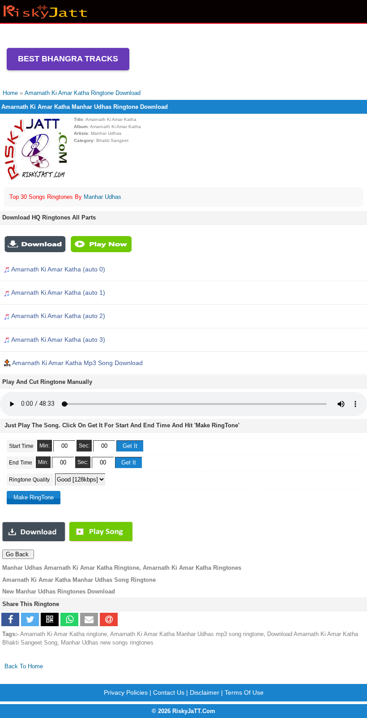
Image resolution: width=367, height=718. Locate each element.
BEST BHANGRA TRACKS (68, 58)
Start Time (21, 446)
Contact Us (168, 692)
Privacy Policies (126, 692)
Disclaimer (204, 692)
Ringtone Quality (30, 480)
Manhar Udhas (102, 196)
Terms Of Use (244, 692)
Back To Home (23, 666)
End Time (20, 463)
